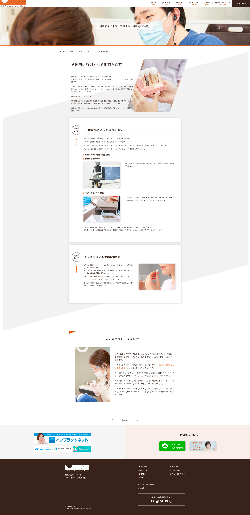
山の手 (72, 475)
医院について (166, 3)
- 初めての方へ (142, 466)
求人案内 (143, 488)
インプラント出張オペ (147, 484)
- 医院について (142, 470)
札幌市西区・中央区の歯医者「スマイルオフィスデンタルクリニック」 (77, 51)
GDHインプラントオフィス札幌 (75, 478)
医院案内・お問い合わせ (222, 3)
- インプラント (173, 466)
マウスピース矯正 (194, 3)
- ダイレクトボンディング (177, 474)
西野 (66, 475)
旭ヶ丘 (79, 475)
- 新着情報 (141, 474)
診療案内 (207, 3)
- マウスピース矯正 (175, 470)
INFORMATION (242, 3)
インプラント (180, 3)
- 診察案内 (141, 477)
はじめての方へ (152, 3)
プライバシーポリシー (72, 506)
